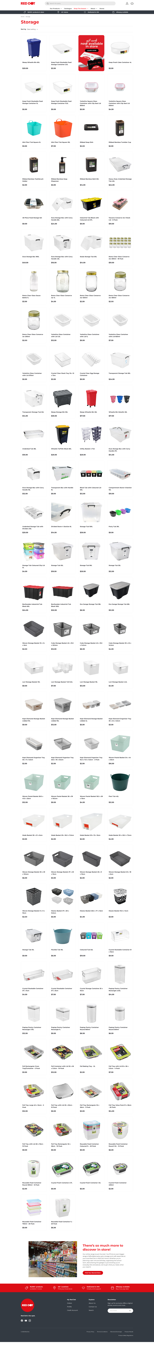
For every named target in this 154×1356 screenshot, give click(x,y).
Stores (102, 8)
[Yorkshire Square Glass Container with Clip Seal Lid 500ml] (120, 87)
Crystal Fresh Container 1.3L (90, 1183)
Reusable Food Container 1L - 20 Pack (62, 1223)
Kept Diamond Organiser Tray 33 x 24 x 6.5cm (120, 720)
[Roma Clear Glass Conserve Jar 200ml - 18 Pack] (120, 242)
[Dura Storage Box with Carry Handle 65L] (62, 203)
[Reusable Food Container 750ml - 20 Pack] (33, 1207)
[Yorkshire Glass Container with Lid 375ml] (33, 359)
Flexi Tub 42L (114, 796)
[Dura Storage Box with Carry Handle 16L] (33, 473)
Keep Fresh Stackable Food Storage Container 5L (32, 102)
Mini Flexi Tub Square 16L (60, 142)
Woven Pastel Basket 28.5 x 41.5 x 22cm (32, 797)
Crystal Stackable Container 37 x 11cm (32, 989)
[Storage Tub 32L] (120, 551)
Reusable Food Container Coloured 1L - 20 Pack (89, 1145)
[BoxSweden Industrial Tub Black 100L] (62, 589)
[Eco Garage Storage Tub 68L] (120, 589)
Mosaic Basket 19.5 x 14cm (118, 911)
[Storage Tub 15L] (33, 935)
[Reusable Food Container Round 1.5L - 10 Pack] (120, 1129)
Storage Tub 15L (28, 950)
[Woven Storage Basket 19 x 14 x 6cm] (33, 628)
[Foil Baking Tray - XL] (91, 1052)
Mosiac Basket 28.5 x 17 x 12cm (91, 911)
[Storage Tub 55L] (62, 551)
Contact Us (93, 1307)
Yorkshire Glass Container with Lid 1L (89, 335)
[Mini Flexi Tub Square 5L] (33, 128)
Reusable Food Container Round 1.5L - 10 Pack (118, 1145)
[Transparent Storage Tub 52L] (33, 397)
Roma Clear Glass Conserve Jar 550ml (90, 297)
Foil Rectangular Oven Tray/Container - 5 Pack (31, 1067)
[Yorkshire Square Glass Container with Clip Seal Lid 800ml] (91, 87)
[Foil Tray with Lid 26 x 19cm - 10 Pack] (33, 1129)
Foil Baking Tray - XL (87, 1066)
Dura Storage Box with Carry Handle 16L (33, 489)
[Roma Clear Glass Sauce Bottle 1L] (33, 281)
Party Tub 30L (114, 526)
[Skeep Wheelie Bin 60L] (33, 48)
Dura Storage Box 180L (30, 257)
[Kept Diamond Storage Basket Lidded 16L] (62, 704)
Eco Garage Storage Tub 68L (119, 604)
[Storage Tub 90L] (91, 551)
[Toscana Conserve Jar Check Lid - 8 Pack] (120, 203)
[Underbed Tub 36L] (33, 434)
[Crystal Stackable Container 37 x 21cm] (62, 974)
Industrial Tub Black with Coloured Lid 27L (89, 219)
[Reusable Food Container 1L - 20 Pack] (62, 1207)
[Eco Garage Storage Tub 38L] (91, 589)
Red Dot (27, 1331)
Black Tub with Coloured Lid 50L (90, 489)
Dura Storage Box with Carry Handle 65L (62, 219)
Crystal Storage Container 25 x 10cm (91, 989)
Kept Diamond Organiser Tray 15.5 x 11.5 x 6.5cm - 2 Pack (91, 759)
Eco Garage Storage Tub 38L (90, 604)
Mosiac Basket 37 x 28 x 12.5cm (60, 912)
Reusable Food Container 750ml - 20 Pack (31, 1223)
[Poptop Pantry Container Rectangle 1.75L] (33, 1013)
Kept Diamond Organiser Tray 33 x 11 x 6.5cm (33, 759)
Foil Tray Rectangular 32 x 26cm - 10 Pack (60, 1145)
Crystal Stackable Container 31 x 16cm (120, 951)
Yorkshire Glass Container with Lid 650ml (118, 335)
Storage (28, 16)
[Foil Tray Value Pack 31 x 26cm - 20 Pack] (120, 1090)
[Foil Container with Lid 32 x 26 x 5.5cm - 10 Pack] (62, 1052)
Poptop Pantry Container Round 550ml (118, 1028)
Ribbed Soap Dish (86, 142)
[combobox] (80, 3)
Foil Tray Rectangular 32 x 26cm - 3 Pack (89, 1106)
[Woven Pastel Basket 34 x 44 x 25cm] (120, 743)
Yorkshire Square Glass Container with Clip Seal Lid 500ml (119, 103)
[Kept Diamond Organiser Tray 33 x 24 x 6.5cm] (120, 704)
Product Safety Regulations (125, 1335)
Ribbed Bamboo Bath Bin (89, 179)
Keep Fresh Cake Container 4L (120, 62)
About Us (92, 1303)
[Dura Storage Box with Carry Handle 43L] (62, 242)
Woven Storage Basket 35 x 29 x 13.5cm (33, 873)
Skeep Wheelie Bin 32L (88, 412)
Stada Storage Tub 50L (88, 257)
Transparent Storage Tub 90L (119, 373)
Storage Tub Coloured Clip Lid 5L (33, 566)
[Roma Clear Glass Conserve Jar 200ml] (33, 320)
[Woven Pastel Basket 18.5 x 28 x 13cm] (91, 782)
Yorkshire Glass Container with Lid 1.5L (60, 335)
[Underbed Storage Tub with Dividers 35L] (33, 512)
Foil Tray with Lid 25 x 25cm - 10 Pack (62, 1106)
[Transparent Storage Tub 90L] (120, 359)
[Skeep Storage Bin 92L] (62, 397)
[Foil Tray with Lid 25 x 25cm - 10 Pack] (62, 1090)
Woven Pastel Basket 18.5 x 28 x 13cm (91, 797)
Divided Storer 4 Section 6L (61, 526)
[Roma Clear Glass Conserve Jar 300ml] (120, 281)
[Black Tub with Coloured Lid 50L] (91, 473)
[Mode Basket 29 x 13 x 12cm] (91, 821)
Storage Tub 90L (86, 565)
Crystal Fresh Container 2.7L (61, 1183)
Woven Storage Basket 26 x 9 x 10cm (91, 873)
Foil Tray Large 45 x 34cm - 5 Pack (33, 1106)
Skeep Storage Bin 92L (59, 412)
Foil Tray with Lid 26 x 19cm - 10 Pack (33, 1145)
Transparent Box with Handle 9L (62, 489)
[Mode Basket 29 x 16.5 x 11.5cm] (62, 821)
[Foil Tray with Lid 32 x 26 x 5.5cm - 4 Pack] (120, 1052)
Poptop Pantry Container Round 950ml (89, 1028)
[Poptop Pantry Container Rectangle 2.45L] (120, 974)
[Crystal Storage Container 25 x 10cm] (91, 974)
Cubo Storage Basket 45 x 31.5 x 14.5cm (91, 644)
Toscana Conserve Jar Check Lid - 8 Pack (119, 219)
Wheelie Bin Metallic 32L (118, 412)
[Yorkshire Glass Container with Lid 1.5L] (62, 320)
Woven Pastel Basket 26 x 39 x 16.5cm (62, 797)
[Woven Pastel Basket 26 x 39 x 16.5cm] (62, 782)
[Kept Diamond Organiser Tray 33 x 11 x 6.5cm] (33, 743)
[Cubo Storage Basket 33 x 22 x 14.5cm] (120, 628)
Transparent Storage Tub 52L (33, 412)
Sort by (23, 29)
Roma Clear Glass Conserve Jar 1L (61, 297)
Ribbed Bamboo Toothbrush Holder (32, 180)
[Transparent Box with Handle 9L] (62, 473)
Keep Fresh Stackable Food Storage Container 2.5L (61, 63)
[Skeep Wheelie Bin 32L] (91, 397)
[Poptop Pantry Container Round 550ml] (120, 1013)
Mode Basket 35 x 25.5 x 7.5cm (120, 835)
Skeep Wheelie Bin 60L (31, 62)
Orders (69, 1303)
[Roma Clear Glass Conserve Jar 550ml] (91, 281)
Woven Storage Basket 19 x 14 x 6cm (33, 644)
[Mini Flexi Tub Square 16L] (62, 128)
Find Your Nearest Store (93, 1273)
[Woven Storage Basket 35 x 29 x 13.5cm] (33, 857)
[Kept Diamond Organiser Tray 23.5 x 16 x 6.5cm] (62, 743)
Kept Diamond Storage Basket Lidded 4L (91, 720)
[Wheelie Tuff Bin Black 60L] (62, 434)
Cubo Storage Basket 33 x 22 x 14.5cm (120, 644)
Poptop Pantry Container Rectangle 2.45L (118, 989)
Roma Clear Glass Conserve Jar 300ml (119, 297)
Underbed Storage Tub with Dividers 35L (32, 528)
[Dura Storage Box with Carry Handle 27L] (120, 434)
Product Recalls (129, 1331)
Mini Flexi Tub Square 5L (31, 142)
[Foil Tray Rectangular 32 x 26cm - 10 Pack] (62, 1129)
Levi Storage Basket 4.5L (118, 682)
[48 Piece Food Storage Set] (33, 203)
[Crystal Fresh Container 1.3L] (91, 1168)
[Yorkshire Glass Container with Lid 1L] (91, 320)
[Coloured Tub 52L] (91, 935)
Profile (69, 1307)
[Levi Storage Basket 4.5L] (120, 667)
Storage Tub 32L (115, 565)
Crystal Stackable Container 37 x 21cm (61, 989)
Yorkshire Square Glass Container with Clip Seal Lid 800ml (90, 103)
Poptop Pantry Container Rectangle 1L (60, 1028)
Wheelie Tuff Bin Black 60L (61, 449)
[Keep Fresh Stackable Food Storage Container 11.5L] (62, 87)
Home (22, 16)
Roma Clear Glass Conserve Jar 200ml (32, 335)
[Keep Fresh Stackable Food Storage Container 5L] (33, 87)
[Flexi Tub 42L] (120, 782)
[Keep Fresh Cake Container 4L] (120, 48)
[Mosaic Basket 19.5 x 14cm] (120, 896)
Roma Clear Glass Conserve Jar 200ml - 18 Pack (119, 258)
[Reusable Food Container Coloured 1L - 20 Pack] (91, 1129)
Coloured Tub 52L (86, 950)
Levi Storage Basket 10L (31, 682)
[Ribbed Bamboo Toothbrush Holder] (33, 164)
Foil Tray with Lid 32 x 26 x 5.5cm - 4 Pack (119, 1067)
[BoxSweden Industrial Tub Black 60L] (33, 589)
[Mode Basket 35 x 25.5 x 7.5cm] (120, 821)
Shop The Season (80, 8)
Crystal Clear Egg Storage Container (89, 374)
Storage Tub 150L (86, 526)
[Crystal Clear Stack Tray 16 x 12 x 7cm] (62, 359)
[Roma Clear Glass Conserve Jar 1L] (62, 281)
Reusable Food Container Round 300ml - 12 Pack (31, 1184)
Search (91, 1310)
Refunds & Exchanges (116, 1331)
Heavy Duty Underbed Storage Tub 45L (120, 180)
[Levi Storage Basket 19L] (91, 667)
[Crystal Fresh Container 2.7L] (62, 1168)
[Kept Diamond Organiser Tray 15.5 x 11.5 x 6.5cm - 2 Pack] (91, 743)
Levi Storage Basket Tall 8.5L (62, 682)
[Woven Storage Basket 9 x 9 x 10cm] (33, 896)
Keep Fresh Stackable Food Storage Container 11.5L (61, 102)
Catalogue (68, 8)
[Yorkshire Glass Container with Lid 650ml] (120, 320)
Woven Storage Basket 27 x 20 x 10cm (62, 873)
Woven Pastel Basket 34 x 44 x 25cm (120, 759)
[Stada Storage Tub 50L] (91, 242)
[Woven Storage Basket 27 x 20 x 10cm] (62, 857)
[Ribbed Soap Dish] (91, 128)
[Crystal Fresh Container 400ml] (120, 1168)
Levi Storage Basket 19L (89, 682)
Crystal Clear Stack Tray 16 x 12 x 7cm (62, 374)
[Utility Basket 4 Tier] (91, 434)
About (93, 8)
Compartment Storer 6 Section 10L (120, 489)
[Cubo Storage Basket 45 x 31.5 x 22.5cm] (62, 628)
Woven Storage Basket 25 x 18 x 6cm (120, 873)
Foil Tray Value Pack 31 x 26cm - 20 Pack (120, 1106)
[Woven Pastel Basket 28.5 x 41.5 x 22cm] (33, 782)
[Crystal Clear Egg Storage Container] (91, 359)
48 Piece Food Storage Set (32, 218)
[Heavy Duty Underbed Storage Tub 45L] (120, 164)
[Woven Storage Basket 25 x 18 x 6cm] (120, 857)
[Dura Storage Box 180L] (33, 242)
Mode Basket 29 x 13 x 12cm (90, 835)
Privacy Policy (90, 1331)
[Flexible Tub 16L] (62, 935)
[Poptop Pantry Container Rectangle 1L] (62, 1013)
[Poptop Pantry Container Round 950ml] (91, 1013)
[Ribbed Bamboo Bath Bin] (91, 164)
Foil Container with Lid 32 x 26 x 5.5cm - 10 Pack (62, 1067)
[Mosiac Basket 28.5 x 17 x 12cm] (91, 896)
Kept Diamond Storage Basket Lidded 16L (62, 720)
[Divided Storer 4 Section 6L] (62, 512)
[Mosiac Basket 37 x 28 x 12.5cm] (62, 896)
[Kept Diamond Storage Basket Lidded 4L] (91, 704)
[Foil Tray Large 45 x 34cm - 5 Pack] (33, 1090)
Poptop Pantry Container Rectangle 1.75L (31, 1028)
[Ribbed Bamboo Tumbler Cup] (120, 128)
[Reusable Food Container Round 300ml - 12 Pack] (33, 1168)
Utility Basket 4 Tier (87, 449)
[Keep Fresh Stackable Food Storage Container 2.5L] (62, 48)
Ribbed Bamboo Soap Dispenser (59, 180)
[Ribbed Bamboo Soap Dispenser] (62, 164)
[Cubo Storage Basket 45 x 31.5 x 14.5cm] (91, 628)
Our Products (55, 8)
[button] (132, 3)
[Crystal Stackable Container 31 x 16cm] (120, 935)
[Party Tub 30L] (120, 512)
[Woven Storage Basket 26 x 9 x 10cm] (91, 857)
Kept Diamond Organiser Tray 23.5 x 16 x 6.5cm (62, 759)
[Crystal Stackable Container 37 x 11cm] (33, 974)
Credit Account (72, 1310)
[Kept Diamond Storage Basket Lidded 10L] (33, 704)
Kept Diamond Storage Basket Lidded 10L (33, 720)
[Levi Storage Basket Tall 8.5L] (62, 667)
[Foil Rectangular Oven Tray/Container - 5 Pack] (33, 1052)
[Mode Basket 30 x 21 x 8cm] (33, 821)
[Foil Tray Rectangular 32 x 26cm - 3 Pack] (91, 1090)
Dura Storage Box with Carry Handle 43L (62, 258)
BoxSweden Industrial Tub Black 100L (61, 605)
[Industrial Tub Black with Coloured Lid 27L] (91, 203)
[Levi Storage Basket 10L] (33, 667)
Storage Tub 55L (57, 565)
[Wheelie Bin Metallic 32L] (120, 397)
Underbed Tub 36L (29, 449)
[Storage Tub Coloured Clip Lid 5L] (33, 551)
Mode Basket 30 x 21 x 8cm (32, 835)
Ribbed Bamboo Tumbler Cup (120, 142)
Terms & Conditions (102, 1331)
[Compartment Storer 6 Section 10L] (120, 473)
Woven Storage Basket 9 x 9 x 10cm (33, 912)
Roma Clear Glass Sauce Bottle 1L (31, 297)
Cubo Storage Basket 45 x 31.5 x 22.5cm (62, 644)
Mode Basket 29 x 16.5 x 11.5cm (62, 835)
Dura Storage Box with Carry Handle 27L (119, 450)
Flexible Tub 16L (57, 950)
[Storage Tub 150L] (91, 512)
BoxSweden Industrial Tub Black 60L (32, 605)
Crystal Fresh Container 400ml (118, 1184)
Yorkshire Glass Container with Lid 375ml (32, 374)
